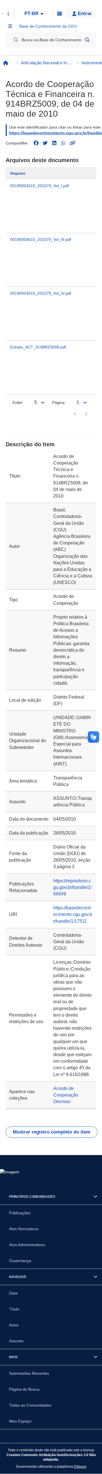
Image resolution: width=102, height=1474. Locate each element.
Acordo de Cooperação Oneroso (65, 1095)
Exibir (17, 402)
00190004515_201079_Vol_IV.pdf (40, 293)
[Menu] (10, 26)
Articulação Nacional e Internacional (46, 62)
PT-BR (31, 13)
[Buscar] (87, 39)
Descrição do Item (30, 444)
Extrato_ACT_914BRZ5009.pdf (38, 347)
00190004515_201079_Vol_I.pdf (39, 185)
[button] (81, 13)
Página (58, 402)
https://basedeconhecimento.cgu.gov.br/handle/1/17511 (72, 914)
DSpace (80, 1466)
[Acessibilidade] (59, 13)
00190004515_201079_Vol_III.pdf (40, 239)
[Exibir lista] (42, 402)
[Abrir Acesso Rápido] (8, 13)
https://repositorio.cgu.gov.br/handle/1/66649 (72, 887)
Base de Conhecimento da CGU (48, 26)
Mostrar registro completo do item (51, 1132)
